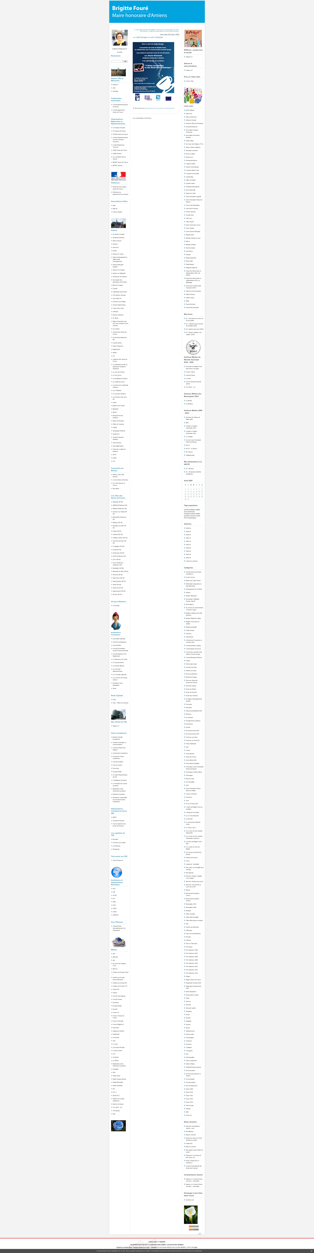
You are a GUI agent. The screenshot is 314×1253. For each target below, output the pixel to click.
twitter (198, 514)
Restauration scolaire (192, 995)
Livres (188, 861)
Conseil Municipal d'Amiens (194, 657)
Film (187, 747)
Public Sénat (116, 1075)
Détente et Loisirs (191, 670)
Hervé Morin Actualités (192, 763)
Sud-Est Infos (190, 1034)
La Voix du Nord (117, 1050)
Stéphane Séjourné (191, 267)
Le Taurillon (189, 436)
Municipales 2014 (191, 904)
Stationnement (190, 1031)
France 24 (116, 1012)
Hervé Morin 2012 (191, 760)
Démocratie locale (191, 664)
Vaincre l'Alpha (190, 1064)
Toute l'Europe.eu (118, 860)
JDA (114, 88)
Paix (187, 924)
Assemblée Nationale (119, 638)
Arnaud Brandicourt (191, 126)
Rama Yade (189, 261)
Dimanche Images (191, 677)
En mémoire (189, 717)
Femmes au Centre (191, 737)
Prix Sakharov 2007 (192, 953)
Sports (188, 1028)
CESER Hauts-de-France (120, 134)
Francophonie (190, 753)
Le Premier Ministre (118, 666)
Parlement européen (119, 794)
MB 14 (188, 241)
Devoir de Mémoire (191, 674)
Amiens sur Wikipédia (119, 273)
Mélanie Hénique (191, 244)
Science (188, 1001)
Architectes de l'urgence (120, 276)
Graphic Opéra (190, 183)
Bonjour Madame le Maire (193, 618)
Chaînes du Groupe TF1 (120, 986)
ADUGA (115, 244)
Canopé (115, 288)
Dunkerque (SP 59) (118, 553)
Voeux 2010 (189, 1092)
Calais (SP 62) (117, 531)
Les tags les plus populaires (175, 1244)
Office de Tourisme (118, 424)
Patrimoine (189, 930)
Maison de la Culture (119, 405)
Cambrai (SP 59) (118, 534)
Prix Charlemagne (190, 518)
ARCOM (115, 957)
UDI (187, 1054)
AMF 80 (115, 208)
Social (188, 1014)
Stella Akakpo (190, 264)
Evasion (115, 1009)
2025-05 (188, 548)
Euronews (116, 1002)
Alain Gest (189, 113)
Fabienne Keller (190, 163)
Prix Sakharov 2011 (192, 966)
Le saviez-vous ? (191, 827)
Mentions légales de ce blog (141, 1247)
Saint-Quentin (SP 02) (119, 581)
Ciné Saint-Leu (117, 298)
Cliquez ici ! (116, 726)
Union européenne (191, 1060)
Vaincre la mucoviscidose (193, 291)
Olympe (188, 254)
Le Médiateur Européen (120, 780)
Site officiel (116, 488)
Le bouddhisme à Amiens (120, 378)
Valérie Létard (190, 297)
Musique (188, 910)
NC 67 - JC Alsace (191, 448)
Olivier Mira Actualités (192, 917)
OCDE (115, 895)
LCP (114, 1054)
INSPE (115, 352)
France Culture (190, 372)
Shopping (188, 1011)
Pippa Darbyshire (191, 258)
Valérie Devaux (190, 294)
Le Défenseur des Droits (120, 659)
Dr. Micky (115, 318)
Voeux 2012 (189, 1099)
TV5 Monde (116, 1110)
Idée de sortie (190, 778)
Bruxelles (115, 839)
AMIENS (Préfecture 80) (120, 505)
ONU (114, 905)
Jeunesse (189, 797)
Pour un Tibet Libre (191, 943)
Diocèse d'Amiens (118, 315)
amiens (193, 514)
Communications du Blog (193, 645)
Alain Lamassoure (191, 117)
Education (189, 707)
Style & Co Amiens (118, 1104)
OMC (114, 902)
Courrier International (119, 996)
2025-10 (188, 541)
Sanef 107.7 (116, 1095)
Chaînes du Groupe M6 (120, 983)
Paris (114, 699)
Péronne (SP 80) (118, 574)
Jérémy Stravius (191, 211)
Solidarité (188, 1021)
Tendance (189, 1041)
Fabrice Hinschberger (192, 167)
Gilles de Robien (191, 180)
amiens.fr (115, 84)
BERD (114, 817)
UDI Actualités (190, 1057)
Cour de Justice (117, 765)
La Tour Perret (117, 375)
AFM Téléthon (190, 110)
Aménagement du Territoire (194, 589)
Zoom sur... (189, 1115)
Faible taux (189, 1143)
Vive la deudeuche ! (192, 1085)
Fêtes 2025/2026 (191, 743)
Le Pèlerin (116, 1060)
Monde (188, 890)
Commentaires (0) (169, 108)
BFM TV (115, 969)
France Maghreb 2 (118, 1024)
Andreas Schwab (191, 120)
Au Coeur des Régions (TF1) (194, 144)
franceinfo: (116, 1027)
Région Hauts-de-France (193, 979)
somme (186, 510)
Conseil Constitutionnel (119, 642)
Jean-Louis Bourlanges (193, 205)
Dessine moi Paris (191, 667)
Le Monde (116, 1057)
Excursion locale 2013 (192, 734)
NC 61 (188, 445)
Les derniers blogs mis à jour (139, 1244)
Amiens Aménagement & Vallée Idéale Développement (120, 259)
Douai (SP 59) (117, 549)
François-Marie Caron (192, 170)
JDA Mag (115, 91)
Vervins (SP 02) (117, 594)
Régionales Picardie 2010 (193, 983)
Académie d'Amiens (118, 237)
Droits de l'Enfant (191, 689)
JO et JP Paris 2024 (192, 803)
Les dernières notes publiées (157, 1244)
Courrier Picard (117, 999)
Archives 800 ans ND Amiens (194, 123)
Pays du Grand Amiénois (193, 933)
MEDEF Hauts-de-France (120, 162)
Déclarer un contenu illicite (124, 1247)
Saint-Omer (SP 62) (118, 578)
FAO (114, 888)
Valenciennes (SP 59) (119, 591)
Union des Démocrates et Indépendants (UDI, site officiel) (193, 273)
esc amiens (116, 329)
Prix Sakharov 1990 (192, 950)
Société (188, 1018)
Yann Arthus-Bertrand (192, 307)
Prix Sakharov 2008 (192, 956)
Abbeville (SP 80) (118, 502)
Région (188, 976)
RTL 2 (114, 1092)
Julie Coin (189, 218)
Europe (188, 727)
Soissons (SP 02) (118, 588)
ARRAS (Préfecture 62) (120, 508)
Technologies (190, 1037)
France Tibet (190, 81)
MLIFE (115, 412)
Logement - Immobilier (192, 864)
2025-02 (188, 557)
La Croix (115, 1044)
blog (195, 1247)
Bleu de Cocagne (118, 285)
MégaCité (115, 409)
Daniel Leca (189, 157)
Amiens (188, 592)
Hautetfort (162, 1241)
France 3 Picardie (118, 1021)
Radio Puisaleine (118, 1085)
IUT (114, 356)
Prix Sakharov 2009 (192, 960)
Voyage (188, 1108)
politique (192, 510)
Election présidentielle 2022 (194, 711)
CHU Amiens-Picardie (119, 295)
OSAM (115, 427)
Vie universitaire (190, 1082)
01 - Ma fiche (190, 468)
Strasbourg (116, 849)
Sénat (114, 688)
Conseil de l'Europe (118, 820)
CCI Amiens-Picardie (119, 127)
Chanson (188, 633)
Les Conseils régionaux (120, 674)
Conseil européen (118, 761)
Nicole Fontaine (190, 248)
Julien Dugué (190, 221)
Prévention (189, 947)
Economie (189, 704)
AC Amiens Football (118, 234)
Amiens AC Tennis (118, 254)
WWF (187, 301)
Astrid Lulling (189, 140)
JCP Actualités (190, 782)
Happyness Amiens (118, 1031)
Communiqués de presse (193, 648)
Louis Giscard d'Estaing (193, 231)
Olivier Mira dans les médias (194, 920)
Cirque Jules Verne (118, 308)
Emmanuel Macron (191, 160)
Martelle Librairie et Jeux (193, 238)
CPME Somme (117, 153)
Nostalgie (115, 1069)
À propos (119, 52)
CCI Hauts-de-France (119, 131)
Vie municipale (190, 1079)
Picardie (188, 937)
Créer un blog (153, 1241)
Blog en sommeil (191, 1134)
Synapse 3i (116, 434)
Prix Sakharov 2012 (192, 970)
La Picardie (116, 605)
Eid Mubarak (189, 1131)
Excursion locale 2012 (192, 730)
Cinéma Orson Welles (119, 301)
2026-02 (188, 531)
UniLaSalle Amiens (118, 446)
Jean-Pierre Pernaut (192, 208)
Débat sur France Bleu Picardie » (169, 31)
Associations (190, 604)
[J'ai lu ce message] (312, 1251)
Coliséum (115, 311)
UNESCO (115, 915)
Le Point (188, 378)
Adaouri (188, 1179)
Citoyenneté (189, 637)
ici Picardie (116, 1037)
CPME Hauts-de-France (120, 150)
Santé (187, 998)
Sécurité (188, 1004)
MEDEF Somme (117, 165)
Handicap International (192, 186)
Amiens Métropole (191, 596)
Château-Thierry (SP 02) (120, 537)
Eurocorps (116, 768)
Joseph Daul (189, 215)
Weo (114, 1114)
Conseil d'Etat (117, 645)
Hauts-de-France (191, 757)
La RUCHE (189, 819)
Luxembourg (116, 846)
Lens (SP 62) (117, 559)
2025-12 (188, 538)
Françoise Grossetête (192, 173)
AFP (114, 953)
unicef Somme (117, 442)
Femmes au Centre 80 (192, 740)
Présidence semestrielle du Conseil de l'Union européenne (120, 799)
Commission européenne (120, 753)
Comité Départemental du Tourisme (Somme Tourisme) (120, 139)
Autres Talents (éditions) (193, 147)
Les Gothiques (117, 390)
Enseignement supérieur (193, 721)
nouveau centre (195, 516)
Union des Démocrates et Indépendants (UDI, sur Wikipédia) (193, 280)
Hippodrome (116, 349)
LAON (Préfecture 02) (119, 556)
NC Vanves (189, 452)
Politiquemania (190, 455)
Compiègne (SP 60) (118, 546)
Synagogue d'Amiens (119, 431)
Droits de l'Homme (191, 692)
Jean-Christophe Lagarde (193, 196)
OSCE (115, 908)
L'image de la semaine (192, 812)
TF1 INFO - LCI (117, 1107)
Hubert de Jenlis (191, 193)
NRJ (114, 1072)
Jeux (187, 800)
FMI (114, 892)
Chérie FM (116, 989)
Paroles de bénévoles (192, 927)
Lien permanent (158, 108)
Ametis (115, 250)
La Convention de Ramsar (120, 480)
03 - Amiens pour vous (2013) (195, 329)
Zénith (114, 458)
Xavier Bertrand (190, 304)
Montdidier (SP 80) (118, 568)
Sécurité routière (191, 1008)
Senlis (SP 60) (117, 584)
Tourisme (188, 1044)
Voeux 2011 (189, 1095)
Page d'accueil (154, 31)
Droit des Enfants (191, 686)
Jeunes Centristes (191, 794)
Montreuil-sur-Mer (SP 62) (120, 571)
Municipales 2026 (191, 907)
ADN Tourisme (117, 241)
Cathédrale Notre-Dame (120, 292)
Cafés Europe (190, 630)
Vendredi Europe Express (193, 1067)
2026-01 (188, 534)
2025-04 (188, 551)
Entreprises (189, 724)
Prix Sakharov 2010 (192, 963)
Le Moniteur (189, 404)
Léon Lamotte (190, 228)
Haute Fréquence (118, 346)
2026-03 (188, 528)
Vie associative (190, 1070)
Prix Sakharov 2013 (192, 973)
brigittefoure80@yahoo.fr (119, 49)
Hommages (189, 775)
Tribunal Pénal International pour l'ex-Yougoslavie (119, 928)
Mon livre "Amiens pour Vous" (194, 881)
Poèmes (188, 940)
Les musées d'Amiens (119, 393)
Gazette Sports (117, 343)
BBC (187, 422)
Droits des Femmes (192, 695)
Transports (189, 1050)
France (188, 750)
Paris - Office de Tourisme (120, 703)
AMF (114, 205)
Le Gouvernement (118, 662)
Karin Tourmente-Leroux (193, 225)
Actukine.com (190, 1200)
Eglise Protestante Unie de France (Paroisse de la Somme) (120, 323)
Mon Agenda (189, 872)
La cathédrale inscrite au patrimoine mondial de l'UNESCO (120, 366)
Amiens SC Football (118, 270)
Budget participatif (191, 627)
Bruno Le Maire (190, 154)
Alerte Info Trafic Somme (193, 580)
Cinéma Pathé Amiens (119, 305)
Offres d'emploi (190, 914)
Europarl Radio (117, 771)
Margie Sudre (190, 235)
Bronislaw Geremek (192, 150)
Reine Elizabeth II (191, 991)
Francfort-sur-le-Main (119, 842)
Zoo (114, 461)
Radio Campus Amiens (119, 1079)
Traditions (189, 1047)
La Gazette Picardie (118, 1047)
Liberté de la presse (192, 857)
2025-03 (188, 554)
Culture (188, 660)
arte (114, 960)
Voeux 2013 (189, 1102)
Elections (188, 714)
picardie (186, 516)
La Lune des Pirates (119, 372)
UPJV (114, 454)
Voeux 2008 (189, 1089)
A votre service (190, 577)
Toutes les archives (192, 561)
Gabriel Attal (189, 177)
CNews (115, 992)
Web (187, 1112)
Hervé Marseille (190, 190)
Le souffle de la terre (119, 382)
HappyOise (116, 1034)
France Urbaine (117, 212)
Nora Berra (189, 251)
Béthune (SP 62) (118, 522)
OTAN (114, 911)
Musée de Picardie (118, 421)
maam (114, 402)
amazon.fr (116, 247)
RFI (114, 1089)
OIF (114, 898)
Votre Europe (190, 1105)
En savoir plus (197, 1251)
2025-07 (188, 544)
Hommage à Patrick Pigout (194, 772)
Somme (188, 1024)
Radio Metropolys (118, 1082)
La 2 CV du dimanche (192, 815)
